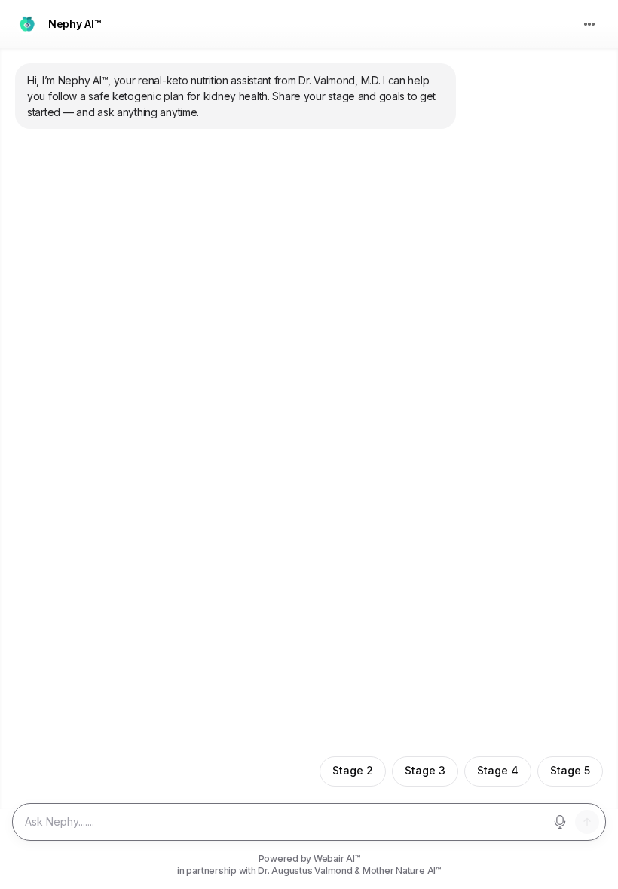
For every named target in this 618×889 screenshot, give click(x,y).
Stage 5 (570, 770)
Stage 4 (498, 770)
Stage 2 (352, 770)
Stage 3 (425, 770)
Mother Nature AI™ (402, 870)
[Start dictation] (560, 822)
